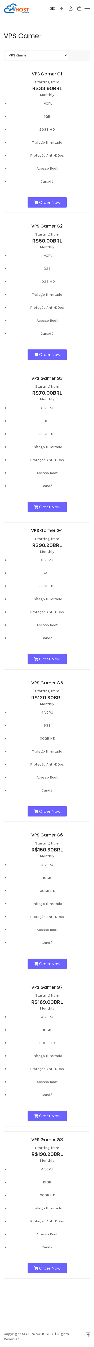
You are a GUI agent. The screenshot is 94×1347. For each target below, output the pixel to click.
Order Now (49, 202)
